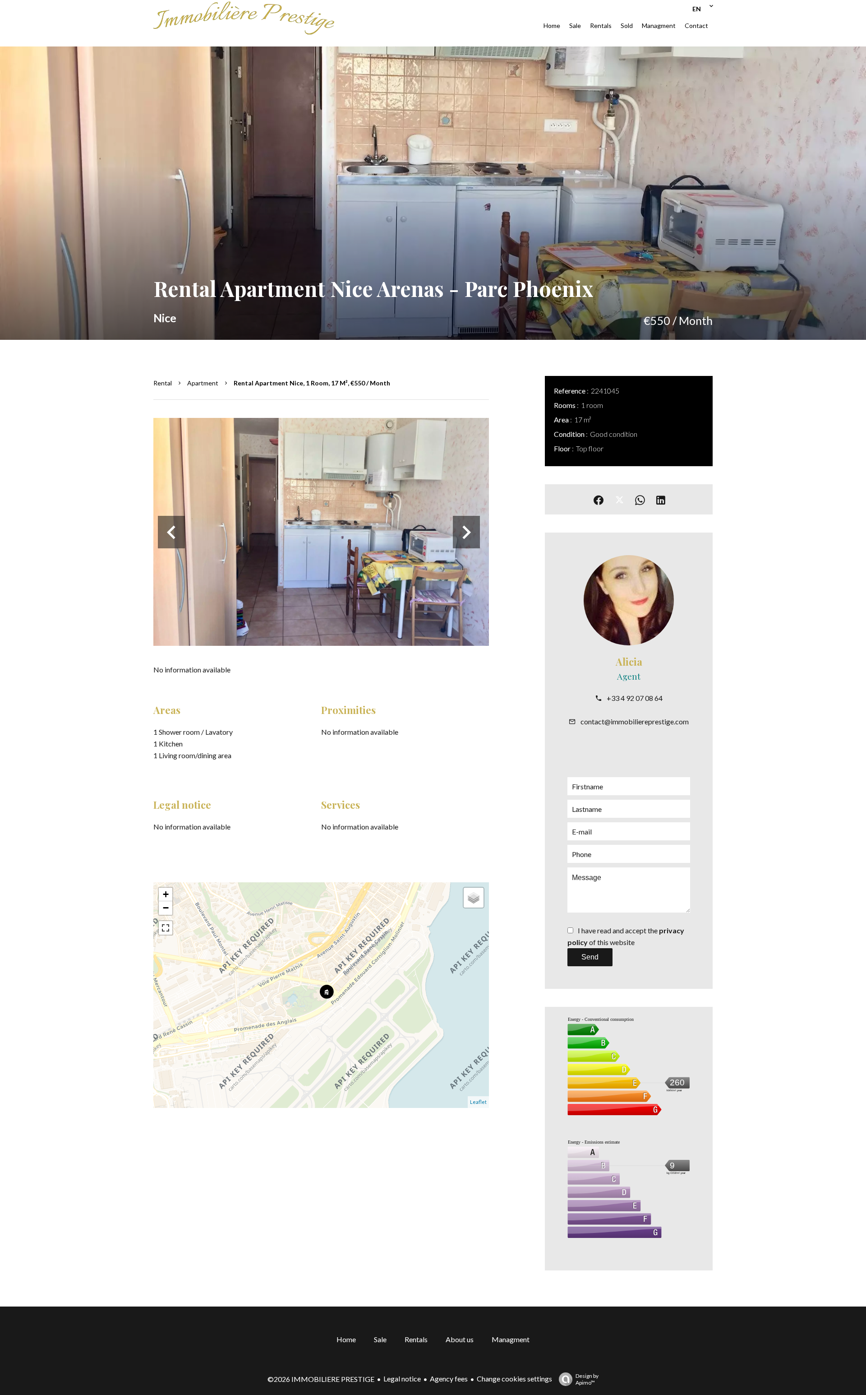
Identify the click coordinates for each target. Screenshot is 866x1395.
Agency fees (449, 1378)
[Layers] (474, 898)
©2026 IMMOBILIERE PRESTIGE (320, 1379)
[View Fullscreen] (165, 928)
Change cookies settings (514, 1378)
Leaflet (478, 1102)
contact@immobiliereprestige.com (634, 721)
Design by (587, 1379)
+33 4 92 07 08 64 (635, 698)
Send (590, 957)
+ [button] (166, 894)
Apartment (202, 383)
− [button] (166, 907)
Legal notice (402, 1378)
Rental (162, 383)
